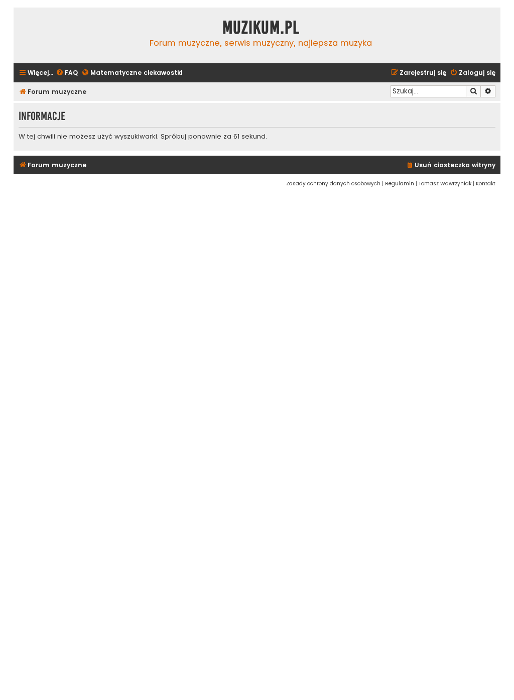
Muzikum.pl (261, 28)
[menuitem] (67, 73)
